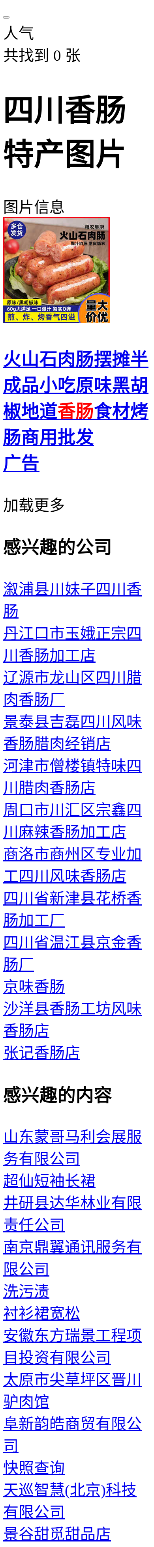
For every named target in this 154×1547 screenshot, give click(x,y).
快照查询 (34, 1467)
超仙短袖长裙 (49, 1180)
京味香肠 (34, 986)
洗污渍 (26, 1291)
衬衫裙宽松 (41, 1313)
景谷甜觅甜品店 (57, 1534)
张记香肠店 (41, 1052)
